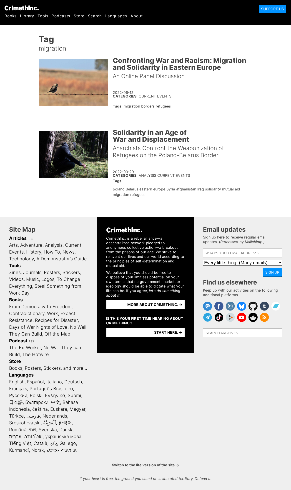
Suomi (74, 395)
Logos (47, 279)
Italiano (54, 382)
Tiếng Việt (20, 443)
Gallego (68, 443)
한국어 (65, 423)
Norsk (37, 450)
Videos (16, 279)
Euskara (58, 409)
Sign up (272, 272)
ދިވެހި (53, 443)
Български (36, 402)
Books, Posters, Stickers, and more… (48, 368)
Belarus (132, 189)
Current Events (155, 96)
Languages (116, 16)
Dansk (66, 429)
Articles (18, 238)
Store (79, 16)
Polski (36, 395)
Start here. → (168, 332)
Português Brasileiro (51, 388)
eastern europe (152, 189)
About (136, 16)
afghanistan (186, 189)
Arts (13, 245)
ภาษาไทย (33, 436)
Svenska (48, 429)
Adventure (31, 245)
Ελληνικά (55, 395)
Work (52, 313)
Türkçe (16, 416)
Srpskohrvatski (25, 423)
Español (35, 382)
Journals (32, 272)
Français (18, 388)
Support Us (272, 9)
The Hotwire (35, 354)
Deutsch (73, 382)
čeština (40, 409)
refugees (163, 106)
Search (95, 16)
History (33, 252)
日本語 (16, 402)
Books (11, 16)
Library (27, 16)
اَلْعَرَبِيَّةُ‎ (49, 423)
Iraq (200, 189)
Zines (15, 272)
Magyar (77, 409)
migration (132, 106)
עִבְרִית (15, 436)
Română (17, 429)
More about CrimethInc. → (154, 304)
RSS (30, 239)
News (69, 252)
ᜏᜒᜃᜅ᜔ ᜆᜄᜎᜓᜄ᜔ (61, 450)
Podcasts (61, 16)
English (17, 382)
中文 (55, 402)
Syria (170, 189)
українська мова (63, 436)
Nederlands (55, 416)
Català (40, 443)
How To (52, 252)
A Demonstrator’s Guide (61, 259)
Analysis (147, 175)
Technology (21, 259)
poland (119, 189)
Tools (43, 16)
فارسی (33, 416)
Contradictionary (27, 313)
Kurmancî (19, 450)
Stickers (71, 272)
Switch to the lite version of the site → (145, 465)
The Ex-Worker (25, 347)
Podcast (18, 341)
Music (32, 279)
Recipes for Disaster (56, 320)
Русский (18, 395)
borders (148, 106)
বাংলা (32, 429)
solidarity (213, 189)
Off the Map (57, 334)
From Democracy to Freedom (40, 306)
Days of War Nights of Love (38, 327)
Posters (52, 272)
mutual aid (231, 189)
